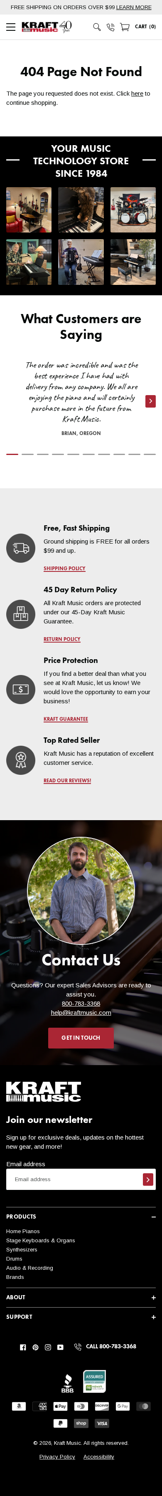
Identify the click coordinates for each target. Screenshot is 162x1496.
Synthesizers (21, 1249)
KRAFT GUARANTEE (66, 719)
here (137, 93)
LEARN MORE (134, 7)
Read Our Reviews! (67, 781)
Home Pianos (23, 1231)
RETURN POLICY (62, 639)
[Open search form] (97, 27)
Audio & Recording (29, 1268)
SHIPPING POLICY (65, 568)
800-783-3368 (81, 1003)
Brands (15, 1277)
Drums (14, 1259)
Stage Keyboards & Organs (40, 1240)
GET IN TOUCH (80, 1038)
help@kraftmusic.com (81, 1012)
